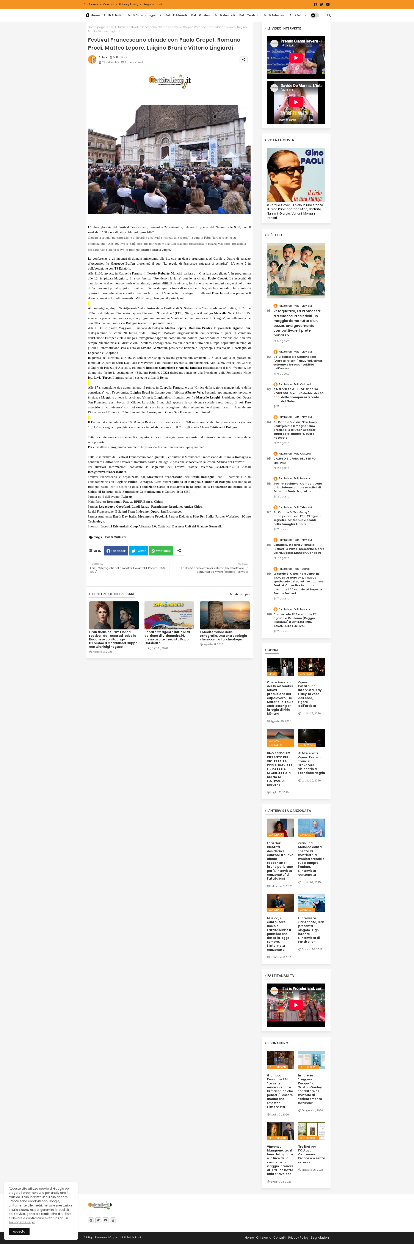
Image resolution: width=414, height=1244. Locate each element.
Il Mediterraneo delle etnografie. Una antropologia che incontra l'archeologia (223, 635)
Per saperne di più (22, 1222)
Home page (96, 27)
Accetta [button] (19, 1231)
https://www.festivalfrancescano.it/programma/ (172, 447)
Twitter (141, 551)
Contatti (109, 4)
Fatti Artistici (113, 15)
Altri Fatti (297, 15)
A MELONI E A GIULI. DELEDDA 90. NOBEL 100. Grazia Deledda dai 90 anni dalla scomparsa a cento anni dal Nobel (298, 395)
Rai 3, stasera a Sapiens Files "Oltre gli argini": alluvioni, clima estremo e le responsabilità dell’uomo (297, 363)
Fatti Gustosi (200, 15)
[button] (329, 15)
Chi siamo (91, 4)
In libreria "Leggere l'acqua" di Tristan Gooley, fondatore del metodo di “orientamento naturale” (310, 1089)
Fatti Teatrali (249, 15)
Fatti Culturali (116, 27)
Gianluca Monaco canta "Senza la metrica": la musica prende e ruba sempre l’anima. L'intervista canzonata (311, 859)
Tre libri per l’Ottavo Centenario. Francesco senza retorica (311, 1154)
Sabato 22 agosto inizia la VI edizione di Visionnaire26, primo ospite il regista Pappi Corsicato (167, 637)
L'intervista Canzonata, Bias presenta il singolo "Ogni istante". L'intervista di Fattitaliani (311, 930)
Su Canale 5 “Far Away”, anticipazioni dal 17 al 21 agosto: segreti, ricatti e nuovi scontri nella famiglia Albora (297, 518)
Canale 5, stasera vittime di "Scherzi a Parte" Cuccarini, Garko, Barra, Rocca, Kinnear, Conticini (299, 549)
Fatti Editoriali (176, 15)
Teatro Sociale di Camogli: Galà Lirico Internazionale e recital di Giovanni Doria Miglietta (297, 487)
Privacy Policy (129, 4)
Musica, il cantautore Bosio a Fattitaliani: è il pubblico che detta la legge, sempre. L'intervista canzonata (279, 934)
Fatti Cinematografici (144, 15)
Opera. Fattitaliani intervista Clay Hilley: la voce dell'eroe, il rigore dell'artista (309, 694)
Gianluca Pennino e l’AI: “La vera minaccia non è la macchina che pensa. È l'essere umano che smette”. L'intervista (280, 1091)
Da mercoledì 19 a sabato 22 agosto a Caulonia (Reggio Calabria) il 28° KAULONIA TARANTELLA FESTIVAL (294, 620)
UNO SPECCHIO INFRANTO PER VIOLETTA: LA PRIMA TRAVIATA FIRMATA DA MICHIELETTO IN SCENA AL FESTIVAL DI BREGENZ (280, 769)
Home (95, 15)
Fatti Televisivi (274, 15)
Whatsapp (163, 551)
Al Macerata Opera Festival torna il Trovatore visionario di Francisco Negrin (311, 763)
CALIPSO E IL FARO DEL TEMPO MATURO (294, 460)
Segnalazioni (152, 4)
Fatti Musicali (225, 15)
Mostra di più (240, 594)
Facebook (118, 551)
